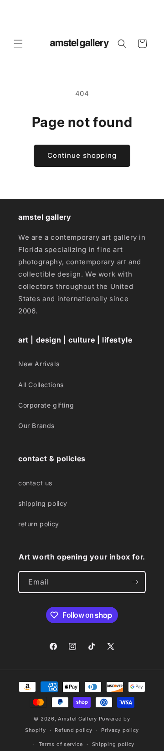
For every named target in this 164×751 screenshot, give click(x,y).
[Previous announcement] (17, 15)
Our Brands (36, 425)
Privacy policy (120, 730)
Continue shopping (82, 155)
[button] (18, 44)
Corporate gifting (46, 405)
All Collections (41, 384)
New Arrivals (38, 364)
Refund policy (73, 730)
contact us (35, 483)
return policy (38, 524)
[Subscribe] (135, 582)
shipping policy (42, 503)
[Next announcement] (147, 15)
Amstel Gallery (77, 719)
